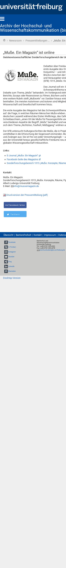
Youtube (11, 257)
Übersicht (8, 235)
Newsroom (15, 40)
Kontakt (38, 235)
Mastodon (12, 271)
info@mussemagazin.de (26, 186)
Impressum (50, 235)
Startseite (4, 40)
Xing (10, 262)
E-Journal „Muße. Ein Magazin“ (22, 155)
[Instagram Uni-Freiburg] (6, 252)
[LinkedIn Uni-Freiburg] (6, 266)
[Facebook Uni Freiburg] (6, 242)
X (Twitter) (12, 247)
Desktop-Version (12, 278)
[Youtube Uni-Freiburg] (6, 257)
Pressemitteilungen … (37, 40)
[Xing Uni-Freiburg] (6, 262)
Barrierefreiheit (23, 235)
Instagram (12, 252)
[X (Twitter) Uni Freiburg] (6, 247)
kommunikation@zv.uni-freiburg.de (52, 250)
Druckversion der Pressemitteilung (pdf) (27, 195)
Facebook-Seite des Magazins (22, 159)
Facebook (12, 242)
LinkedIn (11, 266)
